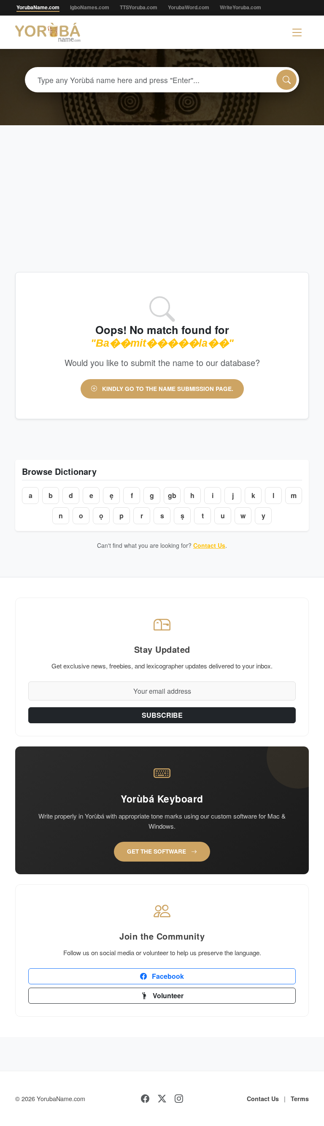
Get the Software (157, 851)
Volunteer (167, 995)
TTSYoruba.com (138, 7)
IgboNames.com (89, 7)
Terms (300, 1098)
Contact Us (209, 545)
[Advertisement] (162, 188)
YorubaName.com (37, 7)
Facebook (167, 976)
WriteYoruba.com (240, 7)
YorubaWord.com (188, 7)
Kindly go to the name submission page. (166, 389)
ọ (101, 515)
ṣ (182, 515)
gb (172, 495)
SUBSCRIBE (162, 715)
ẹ (111, 495)
